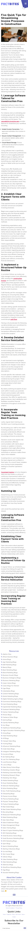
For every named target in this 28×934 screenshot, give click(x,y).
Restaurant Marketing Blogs (12, 815)
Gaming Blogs (7, 720)
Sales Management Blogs (11, 825)
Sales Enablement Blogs (11, 823)
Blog (13, 914)
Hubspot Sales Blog (9, 741)
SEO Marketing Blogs (10, 833)
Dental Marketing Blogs (10, 696)
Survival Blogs (7, 851)
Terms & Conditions (10, 908)
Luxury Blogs (7, 765)
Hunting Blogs (7, 744)
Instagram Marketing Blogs (11, 752)
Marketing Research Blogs (11, 775)
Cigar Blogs (6, 688)
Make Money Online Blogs (11, 767)
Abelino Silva (7, 654)
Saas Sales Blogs (8, 820)
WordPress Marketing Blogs (12, 867)
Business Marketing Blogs (11, 680)
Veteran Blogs (7, 857)
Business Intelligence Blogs (12, 678)
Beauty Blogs (7, 667)
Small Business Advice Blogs (12, 836)
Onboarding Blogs (8, 794)
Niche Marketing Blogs (10, 788)
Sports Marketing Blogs (10, 846)
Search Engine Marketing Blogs (13, 830)
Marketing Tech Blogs (10, 778)
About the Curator (14, 877)
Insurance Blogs (8, 754)
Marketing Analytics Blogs (11, 770)
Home (4, 914)
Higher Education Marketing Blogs (14, 730)
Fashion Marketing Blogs (11, 712)
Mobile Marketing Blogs (10, 780)
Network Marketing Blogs (11, 786)
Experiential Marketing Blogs (12, 707)
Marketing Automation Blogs (12, 773)
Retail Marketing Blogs (10, 817)
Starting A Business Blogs (11, 849)
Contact (14, 917)
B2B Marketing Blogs (9, 665)
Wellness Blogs (8, 865)
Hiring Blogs (7, 733)
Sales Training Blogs (9, 828)
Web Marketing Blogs (10, 862)
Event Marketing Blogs (10, 704)
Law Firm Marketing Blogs (11, 759)
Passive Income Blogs (10, 796)
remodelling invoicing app (10, 121)
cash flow (13, 319)
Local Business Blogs (10, 762)
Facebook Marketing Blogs (11, 709)
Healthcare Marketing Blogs (12, 728)
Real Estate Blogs (8, 807)
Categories (9, 914)
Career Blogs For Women (11, 686)
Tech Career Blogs (8, 854)
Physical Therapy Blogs (10, 801)
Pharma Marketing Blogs (11, 799)
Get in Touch (18, 914)
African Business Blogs (10, 657)
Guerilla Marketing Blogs (11, 723)
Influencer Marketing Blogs (11, 746)
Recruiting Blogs (8, 812)
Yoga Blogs (6, 870)
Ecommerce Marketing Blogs (12, 702)
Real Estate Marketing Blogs (12, 809)
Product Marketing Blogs (11, 804)
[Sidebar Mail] (14, 895)
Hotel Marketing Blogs (10, 736)
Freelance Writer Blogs (10, 717)
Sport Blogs (6, 844)
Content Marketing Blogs (11, 694)
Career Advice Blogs (9, 683)
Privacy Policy (19, 908)
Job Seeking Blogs (8, 757)
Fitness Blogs (7, 715)
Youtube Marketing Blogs (11, 873)
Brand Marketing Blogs (10, 673)
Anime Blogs (7, 659)
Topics (23, 914)
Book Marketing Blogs (10, 670)
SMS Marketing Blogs (10, 841)
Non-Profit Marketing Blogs (11, 791)
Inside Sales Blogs (9, 749)
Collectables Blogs (9, 691)
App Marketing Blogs (9, 662)
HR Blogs (6, 738)
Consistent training (7, 472)
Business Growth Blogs (10, 675)
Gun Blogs (6, 725)
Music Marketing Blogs (10, 783)
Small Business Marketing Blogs (13, 838)
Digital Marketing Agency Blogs (13, 699)
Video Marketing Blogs (10, 859)
